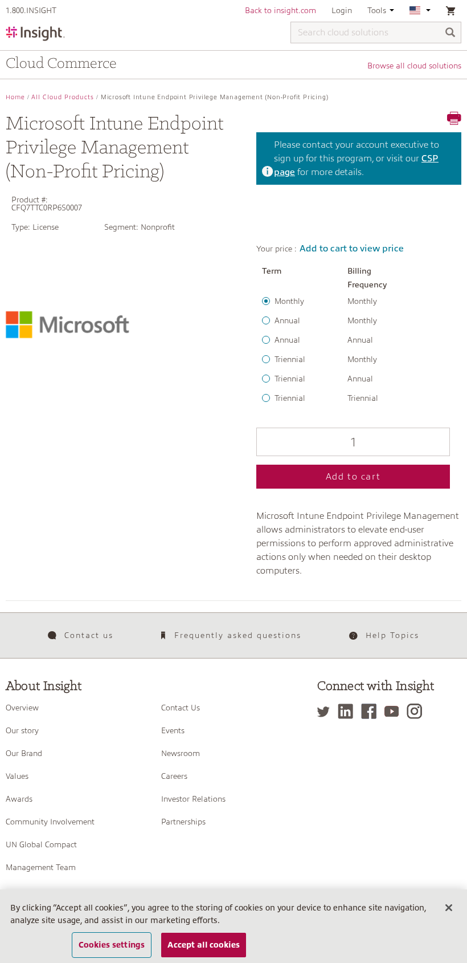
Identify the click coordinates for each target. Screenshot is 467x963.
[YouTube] (394, 711)
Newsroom (180, 753)
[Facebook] (371, 711)
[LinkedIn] (348, 711)
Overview (22, 707)
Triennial (290, 359)
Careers (174, 776)
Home (15, 97)
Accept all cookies (203, 944)
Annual (287, 320)
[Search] (450, 33)
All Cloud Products (62, 97)
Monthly (289, 301)
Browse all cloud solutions (414, 65)
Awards (19, 798)
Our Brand (24, 753)
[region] (233, 926)
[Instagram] (417, 711)
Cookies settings (112, 944)
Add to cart (353, 477)
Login (341, 10)
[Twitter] (326, 711)
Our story (22, 730)
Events (173, 730)
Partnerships (183, 821)
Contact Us (180, 707)
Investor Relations (193, 798)
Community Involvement (50, 821)
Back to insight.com (280, 10)
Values (17, 776)
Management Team (41, 867)
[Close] (448, 907)
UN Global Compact (41, 844)
